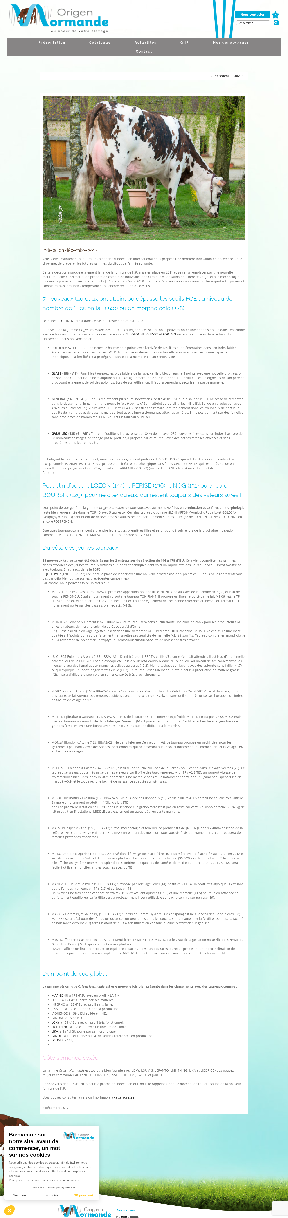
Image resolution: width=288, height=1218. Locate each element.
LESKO (56, 1000)
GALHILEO (60, 433)
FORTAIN (169, 334)
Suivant (239, 76)
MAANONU (60, 995)
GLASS (56, 373)
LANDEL (57, 1036)
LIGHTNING (60, 1027)
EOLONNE (137, 334)
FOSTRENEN (69, 321)
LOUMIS (57, 1040)
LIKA (55, 1031)
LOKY (55, 1022)
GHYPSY (152, 334)
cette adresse (124, 1097)
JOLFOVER (53, 574)
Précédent (221, 76)
